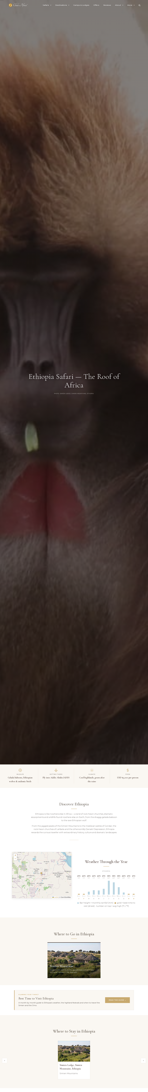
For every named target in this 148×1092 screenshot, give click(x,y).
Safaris (46, 5)
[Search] (139, 5)
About (118, 5)
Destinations (61, 5)
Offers (96, 5)
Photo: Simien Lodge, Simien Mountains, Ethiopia (74, 393)
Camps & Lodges (81, 5)
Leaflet (56, 897)
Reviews (107, 5)
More (129, 5)
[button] (41, 873)
